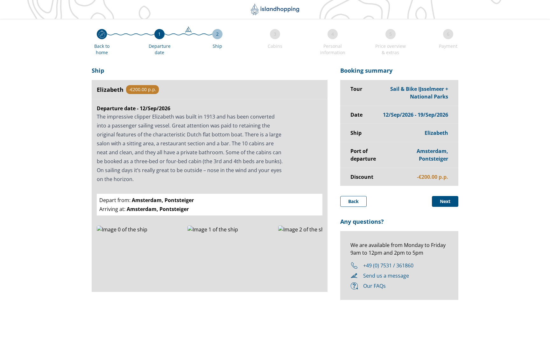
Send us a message (386, 275)
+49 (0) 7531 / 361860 (388, 265)
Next (445, 201)
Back (353, 201)
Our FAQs (374, 285)
